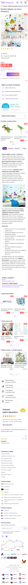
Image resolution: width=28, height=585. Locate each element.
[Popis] (4, 148)
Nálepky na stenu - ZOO (19, 337)
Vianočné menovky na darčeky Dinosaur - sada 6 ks (7, 138)
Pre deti (5, 6)
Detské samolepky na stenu (15, 6)
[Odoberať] (25, 528)
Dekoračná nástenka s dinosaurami (7, 309)
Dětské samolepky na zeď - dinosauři (10, 286)
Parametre (10, 148)
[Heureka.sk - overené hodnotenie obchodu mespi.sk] (12, 107)
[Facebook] (2, 536)
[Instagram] (6, 536)
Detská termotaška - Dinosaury (20, 309)
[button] (1, 132)
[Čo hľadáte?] (21, 2)
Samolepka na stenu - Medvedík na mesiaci (7, 366)
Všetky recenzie (7, 425)
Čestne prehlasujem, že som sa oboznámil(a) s (11, 532)
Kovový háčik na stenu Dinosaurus (20, 137)
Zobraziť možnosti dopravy (8, 116)
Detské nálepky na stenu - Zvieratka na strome (6, 338)
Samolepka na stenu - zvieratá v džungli (20, 366)
